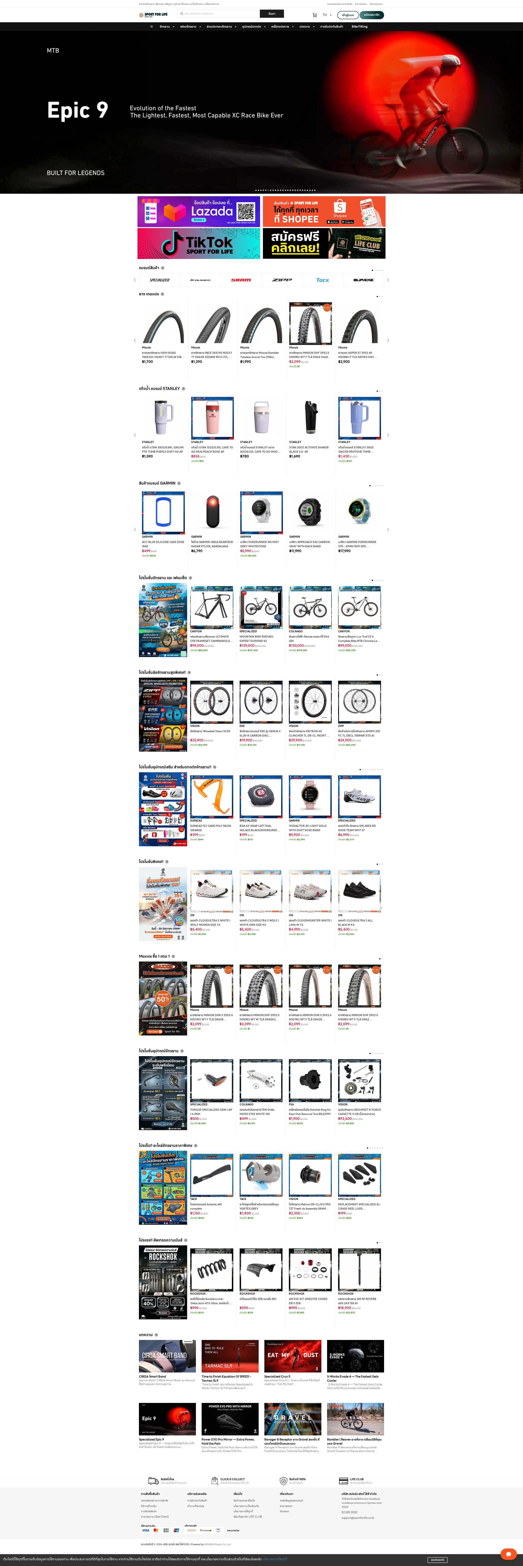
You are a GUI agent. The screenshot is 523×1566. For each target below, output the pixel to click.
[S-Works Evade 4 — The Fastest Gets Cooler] (355, 1356)
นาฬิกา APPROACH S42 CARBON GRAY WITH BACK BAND (309, 544)
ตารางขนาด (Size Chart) (155, 1517)
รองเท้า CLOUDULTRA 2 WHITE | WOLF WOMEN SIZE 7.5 (210, 923)
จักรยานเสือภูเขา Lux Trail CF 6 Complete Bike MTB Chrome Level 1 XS (359, 641)
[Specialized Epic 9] (167, 1419)
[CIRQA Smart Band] (167, 1356)
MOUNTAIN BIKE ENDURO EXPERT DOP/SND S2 (256, 639)
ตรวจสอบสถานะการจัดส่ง (339, 4)
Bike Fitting (360, 26)
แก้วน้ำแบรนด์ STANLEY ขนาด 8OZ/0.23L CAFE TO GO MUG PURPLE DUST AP (258, 452)
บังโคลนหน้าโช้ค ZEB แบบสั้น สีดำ (258, 1299)
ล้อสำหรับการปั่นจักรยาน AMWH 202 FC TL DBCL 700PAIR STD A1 (359, 733)
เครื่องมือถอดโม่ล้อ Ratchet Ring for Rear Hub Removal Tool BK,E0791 (310, 1112)
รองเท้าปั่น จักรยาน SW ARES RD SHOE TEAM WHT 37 (357, 828)
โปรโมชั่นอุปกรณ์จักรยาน (159, 1051)
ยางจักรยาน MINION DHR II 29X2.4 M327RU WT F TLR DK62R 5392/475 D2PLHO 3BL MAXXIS (310, 1019)
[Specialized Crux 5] (292, 1356)
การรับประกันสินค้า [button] (331, 26)
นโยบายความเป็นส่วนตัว (246, 1506)
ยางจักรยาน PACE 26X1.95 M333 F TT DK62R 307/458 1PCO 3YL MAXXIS (211, 357)
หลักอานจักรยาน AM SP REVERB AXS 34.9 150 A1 (357, 1301)
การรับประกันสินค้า (197, 1501)
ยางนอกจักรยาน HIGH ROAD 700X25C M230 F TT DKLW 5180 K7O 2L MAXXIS (162, 357)
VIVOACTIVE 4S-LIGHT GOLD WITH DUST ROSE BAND (308, 828)
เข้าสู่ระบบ (348, 15)
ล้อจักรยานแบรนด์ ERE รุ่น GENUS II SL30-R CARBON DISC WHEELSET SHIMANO (260, 735)
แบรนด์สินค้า (149, 268)
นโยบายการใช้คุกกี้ (275, 1559)
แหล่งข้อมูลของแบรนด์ (291, 1501)
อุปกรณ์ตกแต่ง (251, 26)
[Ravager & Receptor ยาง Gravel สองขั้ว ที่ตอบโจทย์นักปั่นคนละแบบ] (292, 1419)
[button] (256, 190)
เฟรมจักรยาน (188, 26)
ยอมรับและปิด (437, 1560)
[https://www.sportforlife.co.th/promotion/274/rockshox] (163, 1282)
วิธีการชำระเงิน (148, 1506)
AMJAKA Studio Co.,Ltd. (217, 1544)
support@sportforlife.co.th (358, 1518)
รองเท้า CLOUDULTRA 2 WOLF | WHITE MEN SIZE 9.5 (259, 923)
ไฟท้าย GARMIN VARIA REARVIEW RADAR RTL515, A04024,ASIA (212, 544)
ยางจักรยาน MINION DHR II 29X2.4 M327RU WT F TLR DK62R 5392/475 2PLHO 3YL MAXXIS (211, 1019)
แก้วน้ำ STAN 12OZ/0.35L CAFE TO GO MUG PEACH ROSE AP (212, 450)
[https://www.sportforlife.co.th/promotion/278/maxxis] (163, 998)
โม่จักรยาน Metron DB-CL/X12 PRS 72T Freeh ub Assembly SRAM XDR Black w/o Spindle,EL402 (310, 1208)
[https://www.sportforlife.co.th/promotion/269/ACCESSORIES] (163, 809)
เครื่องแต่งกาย (280, 26)
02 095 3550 (349, 1512)
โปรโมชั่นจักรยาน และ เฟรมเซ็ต (163, 578)
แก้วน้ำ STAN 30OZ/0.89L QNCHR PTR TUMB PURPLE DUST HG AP (163, 450)
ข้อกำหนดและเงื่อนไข (244, 1501)
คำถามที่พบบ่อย (195, 1506)
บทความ (304, 26)
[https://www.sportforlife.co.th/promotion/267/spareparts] (163, 1188)
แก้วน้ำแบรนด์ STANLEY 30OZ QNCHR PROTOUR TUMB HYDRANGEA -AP (356, 452)
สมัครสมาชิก (372, 14)
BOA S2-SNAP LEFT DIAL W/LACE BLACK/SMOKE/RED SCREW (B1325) (258, 830)
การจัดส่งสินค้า (149, 1511)
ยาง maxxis (149, 294)
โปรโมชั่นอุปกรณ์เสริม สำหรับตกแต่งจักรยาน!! (175, 767)
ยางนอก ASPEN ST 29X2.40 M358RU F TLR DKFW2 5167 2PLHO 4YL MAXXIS (356, 357)
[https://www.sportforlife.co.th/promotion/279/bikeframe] (163, 620)
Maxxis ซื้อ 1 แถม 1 (154, 956)
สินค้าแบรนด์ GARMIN (157, 483)
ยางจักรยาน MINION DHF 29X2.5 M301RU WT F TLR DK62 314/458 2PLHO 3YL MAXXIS (310, 357)
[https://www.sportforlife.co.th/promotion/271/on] (163, 904)
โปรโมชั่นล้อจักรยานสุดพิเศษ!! (162, 672)
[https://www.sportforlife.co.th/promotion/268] (163, 1093)
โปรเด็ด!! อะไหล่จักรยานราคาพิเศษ (165, 1145)
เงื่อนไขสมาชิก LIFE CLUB (248, 1517)
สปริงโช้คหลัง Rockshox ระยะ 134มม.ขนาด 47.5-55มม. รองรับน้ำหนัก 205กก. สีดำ (209, 1303)
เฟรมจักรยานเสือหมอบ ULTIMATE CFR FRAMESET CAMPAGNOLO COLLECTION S (210, 641)
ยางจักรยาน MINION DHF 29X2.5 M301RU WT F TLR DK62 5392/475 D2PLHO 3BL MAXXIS (358, 1019)
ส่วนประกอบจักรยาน (219, 26)
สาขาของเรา (361, 4)
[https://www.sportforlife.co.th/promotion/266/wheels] (163, 715)
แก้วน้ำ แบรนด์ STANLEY (159, 389)
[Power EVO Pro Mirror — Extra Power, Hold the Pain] (230, 1419)
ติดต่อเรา (284, 1511)
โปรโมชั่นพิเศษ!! (151, 862)
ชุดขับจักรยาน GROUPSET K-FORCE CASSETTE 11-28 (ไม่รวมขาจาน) (359, 1112)
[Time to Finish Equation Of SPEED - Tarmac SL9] (230, 1356)
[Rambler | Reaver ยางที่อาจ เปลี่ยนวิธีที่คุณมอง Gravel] (355, 1419)
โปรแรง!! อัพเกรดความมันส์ (160, 1240)
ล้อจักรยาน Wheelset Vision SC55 (210, 731)
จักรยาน (165, 26)
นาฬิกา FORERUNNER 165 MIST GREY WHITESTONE (259, 544)
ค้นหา (271, 13)
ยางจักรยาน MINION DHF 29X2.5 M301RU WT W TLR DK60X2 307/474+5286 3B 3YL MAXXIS (259, 1019)
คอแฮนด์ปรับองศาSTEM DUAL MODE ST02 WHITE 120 (257, 1112)
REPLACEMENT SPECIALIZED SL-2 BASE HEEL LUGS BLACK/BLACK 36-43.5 (359, 1208)
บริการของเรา (376, 4)
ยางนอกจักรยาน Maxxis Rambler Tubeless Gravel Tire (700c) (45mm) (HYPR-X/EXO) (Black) (259, 357)
